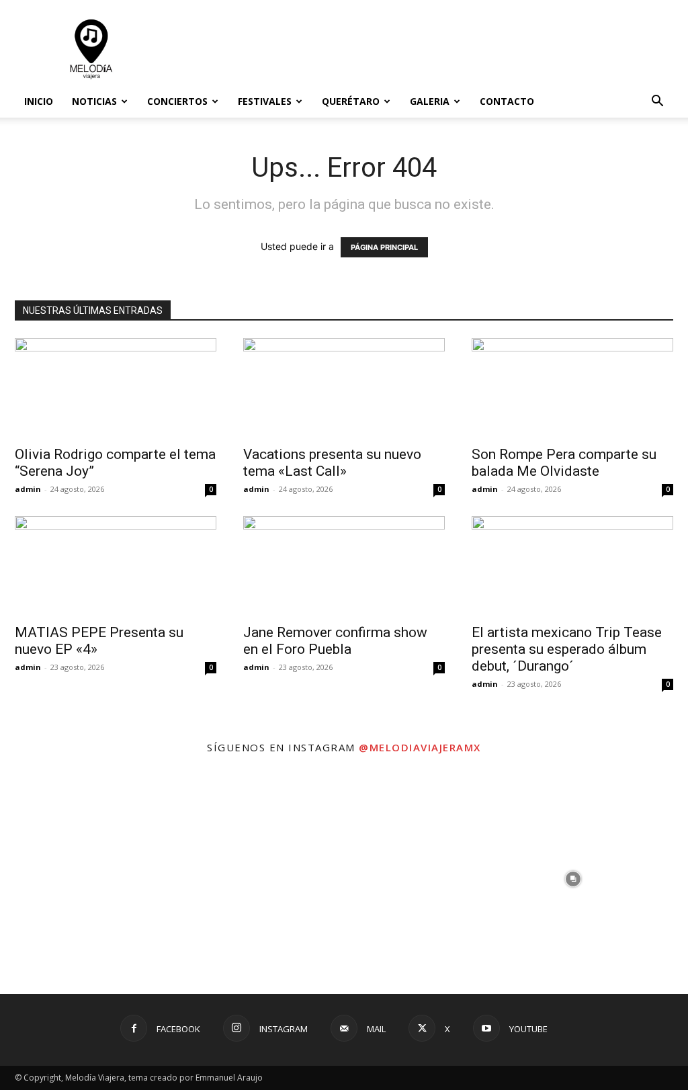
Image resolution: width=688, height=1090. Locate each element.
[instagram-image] (114, 878)
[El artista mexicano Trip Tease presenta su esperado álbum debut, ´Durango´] (572, 566)
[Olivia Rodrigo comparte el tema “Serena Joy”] (115, 387)
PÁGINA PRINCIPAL (384, 247)
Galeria (429, 101)
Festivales (265, 101)
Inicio (38, 101)
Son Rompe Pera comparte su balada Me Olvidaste (564, 462)
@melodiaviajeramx (420, 747)
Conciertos (177, 101)
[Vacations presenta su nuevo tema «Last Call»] (344, 387)
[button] (657, 102)
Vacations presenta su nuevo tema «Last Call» (332, 462)
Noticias (94, 101)
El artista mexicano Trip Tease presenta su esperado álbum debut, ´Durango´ (567, 649)
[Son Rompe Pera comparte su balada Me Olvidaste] (572, 387)
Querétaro (351, 101)
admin (28, 489)
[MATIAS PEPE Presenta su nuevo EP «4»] (115, 566)
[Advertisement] (428, 49)
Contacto (507, 101)
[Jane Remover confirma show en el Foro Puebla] (344, 566)
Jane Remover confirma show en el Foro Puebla (335, 640)
